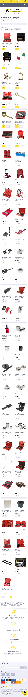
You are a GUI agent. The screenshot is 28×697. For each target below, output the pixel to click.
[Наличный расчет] (13, 682)
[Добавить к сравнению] (7, 49)
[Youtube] (12, 674)
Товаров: (2, 27)
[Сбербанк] (8, 682)
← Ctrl (3, 597)
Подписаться (24, 667)
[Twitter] (9, 674)
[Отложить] (9, 49)
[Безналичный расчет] (18, 682)
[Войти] (3, 1)
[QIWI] (23, 680)
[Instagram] (14, 674)
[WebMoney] (13, 680)
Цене (12, 29)
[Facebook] (4, 674)
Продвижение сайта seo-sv (6, 693)
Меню (10, 4)
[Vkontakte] (2, 674)
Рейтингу (17, 29)
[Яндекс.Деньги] (18, 680)
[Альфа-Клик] (3, 682)
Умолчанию (6, 29)
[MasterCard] (8, 680)
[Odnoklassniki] (7, 674)
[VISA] (3, 680)
